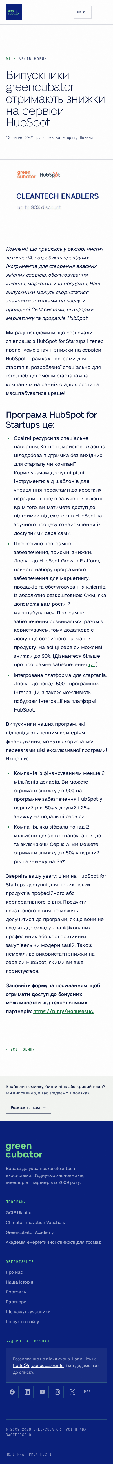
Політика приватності (29, 1454)
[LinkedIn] (27, 1392)
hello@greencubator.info (38, 1365)
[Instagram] (57, 1392)
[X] (72, 1392)
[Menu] (100, 12)
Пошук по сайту (22, 1321)
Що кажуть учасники (28, 1311)
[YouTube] (42, 1392)
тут (91, 664)
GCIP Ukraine (19, 1212)
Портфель (16, 1291)
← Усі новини (20, 1049)
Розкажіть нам (25, 1107)
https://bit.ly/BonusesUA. (63, 1011)
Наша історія (19, 1281)
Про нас (14, 1272)
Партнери (16, 1301)
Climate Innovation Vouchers (35, 1222)
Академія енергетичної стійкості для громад (53, 1242)
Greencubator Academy (30, 1232)
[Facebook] (12, 1392)
